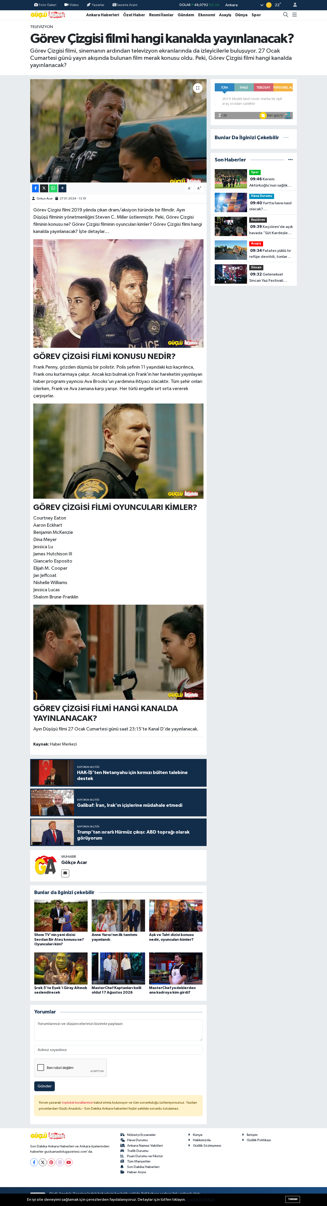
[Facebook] (34, 1162)
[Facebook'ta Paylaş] (35, 188)
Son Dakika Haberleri (143, 1167)
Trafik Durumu (137, 1151)
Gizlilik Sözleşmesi (207, 1145)
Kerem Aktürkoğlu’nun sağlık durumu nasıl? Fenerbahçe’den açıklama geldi (268, 182)
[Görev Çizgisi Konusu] (118, 652)
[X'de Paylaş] (44, 188)
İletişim (252, 1135)
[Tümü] (290, 160)
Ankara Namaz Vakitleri (145, 1145)
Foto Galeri (47, 5)
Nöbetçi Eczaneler (141, 1135)
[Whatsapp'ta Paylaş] (53, 188)
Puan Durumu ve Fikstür (145, 1156)
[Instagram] (60, 1162)
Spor (256, 15)
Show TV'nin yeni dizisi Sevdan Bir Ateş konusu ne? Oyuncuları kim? (59, 939)
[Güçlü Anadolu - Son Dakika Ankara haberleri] (48, 15)
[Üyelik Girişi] (293, 5)
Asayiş (225, 15)
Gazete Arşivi (126, 5)
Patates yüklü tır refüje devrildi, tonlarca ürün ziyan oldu (270, 254)
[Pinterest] (51, 1162)
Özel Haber (134, 15)
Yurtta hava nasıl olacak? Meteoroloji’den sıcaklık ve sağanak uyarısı (270, 206)
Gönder (45, 1086)
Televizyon (41, 27)
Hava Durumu (261, 196)
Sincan (256, 267)
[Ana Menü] (294, 15)
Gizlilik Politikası (259, 1140)
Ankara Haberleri (102, 15)
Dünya (241, 15)
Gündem (186, 15)
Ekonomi (206, 15)
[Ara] (285, 15)
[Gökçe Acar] (45, 865)
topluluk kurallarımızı (78, 1102)
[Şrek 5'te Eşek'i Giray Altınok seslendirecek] (61, 968)
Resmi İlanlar (161, 15)
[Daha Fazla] (62, 188)
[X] (43, 1162)
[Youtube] (69, 1162)
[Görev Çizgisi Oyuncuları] (118, 293)
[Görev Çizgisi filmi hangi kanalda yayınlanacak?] (118, 131)
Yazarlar (98, 5)
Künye (198, 1135)
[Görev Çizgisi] (118, 450)
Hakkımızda (202, 1140)
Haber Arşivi (136, 1172)
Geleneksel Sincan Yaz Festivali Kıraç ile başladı (266, 278)
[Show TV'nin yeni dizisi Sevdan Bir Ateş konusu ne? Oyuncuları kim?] (61, 915)
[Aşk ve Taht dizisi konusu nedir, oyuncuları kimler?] (176, 915)
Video (74, 5)
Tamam (292, 1199)
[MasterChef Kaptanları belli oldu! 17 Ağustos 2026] (118, 968)
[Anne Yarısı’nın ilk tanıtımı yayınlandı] (118, 915)
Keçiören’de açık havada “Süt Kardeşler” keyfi (271, 230)
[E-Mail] (65, 873)
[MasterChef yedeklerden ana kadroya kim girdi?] (176, 968)
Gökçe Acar (45, 198)
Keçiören (258, 219)
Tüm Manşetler (139, 1161)
